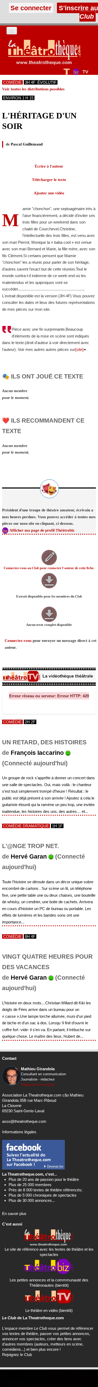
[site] (79, 349)
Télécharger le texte (49, 180)
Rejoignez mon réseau (38, 1085)
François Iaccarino (37, 753)
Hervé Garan (29, 856)
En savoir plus (14, 1213)
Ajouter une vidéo (49, 193)
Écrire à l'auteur (49, 166)
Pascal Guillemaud (27, 144)
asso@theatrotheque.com (24, 1121)
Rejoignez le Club (17, 1354)
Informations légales (19, 1132)
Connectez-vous (18, 640)
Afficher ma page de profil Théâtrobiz (41, 530)
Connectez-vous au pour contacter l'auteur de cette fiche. (49, 568)
